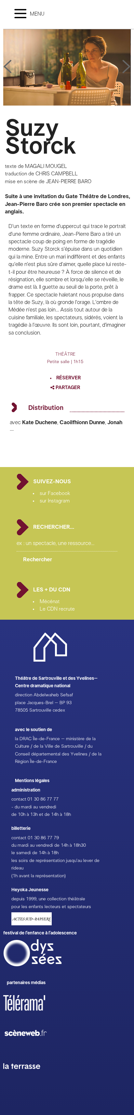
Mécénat (50, 601)
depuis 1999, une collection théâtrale (48, 899)
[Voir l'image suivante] (7, 67)
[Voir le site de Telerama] (31, 1013)
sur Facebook (55, 493)
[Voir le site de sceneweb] (31, 1046)
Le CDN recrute (57, 609)
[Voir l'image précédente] (126, 67)
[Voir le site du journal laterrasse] (26, 1076)
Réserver (68, 377)
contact (18, 799)
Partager (67, 387)
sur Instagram (55, 500)
